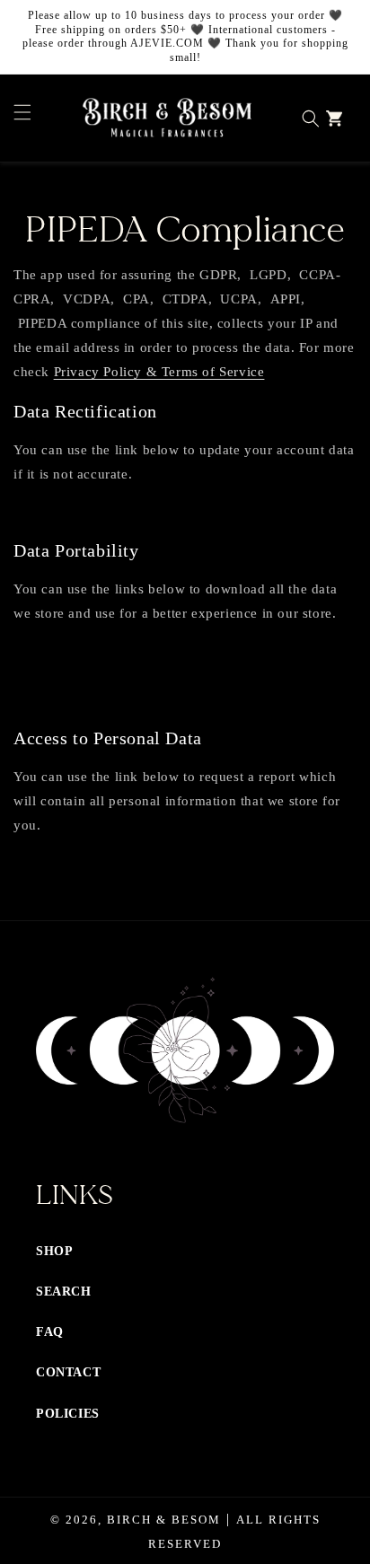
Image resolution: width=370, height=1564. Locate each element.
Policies (68, 1413)
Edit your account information (107, 512)
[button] (18, 118)
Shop (54, 1251)
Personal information (84, 675)
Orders (48, 700)
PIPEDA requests (77, 651)
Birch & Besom (164, 1519)
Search (64, 1291)
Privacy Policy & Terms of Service (159, 372)
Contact (68, 1372)
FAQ (50, 1332)
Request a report (74, 863)
